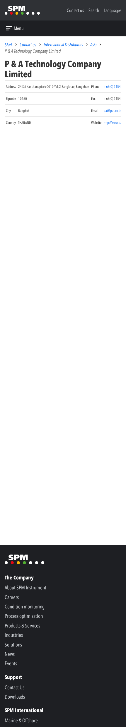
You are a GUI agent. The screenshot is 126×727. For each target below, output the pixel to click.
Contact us (28, 44)
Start (8, 44)
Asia (93, 44)
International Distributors (63, 44)
